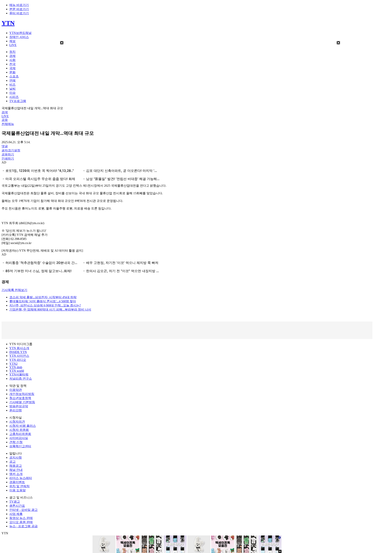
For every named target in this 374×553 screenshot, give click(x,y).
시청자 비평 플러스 (22, 425)
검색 (5, 112)
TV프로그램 (17, 101)
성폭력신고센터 (20, 446)
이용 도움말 (17, 490)
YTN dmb (15, 367)
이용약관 (15, 389)
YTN (8, 23)
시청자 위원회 (19, 429)
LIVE (13, 45)
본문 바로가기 (19, 9)
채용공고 (15, 465)
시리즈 (14, 97)
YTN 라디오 (17, 359)
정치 (12, 51)
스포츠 (14, 76)
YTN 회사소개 (19, 348)
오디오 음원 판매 (21, 522)
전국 (12, 64)
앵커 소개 (16, 474)
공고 (12, 461)
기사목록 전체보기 (14, 290)
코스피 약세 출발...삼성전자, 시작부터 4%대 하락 (43, 297)
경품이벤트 (17, 482)
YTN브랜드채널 (20, 33)
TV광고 (14, 501)
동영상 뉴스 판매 (21, 518)
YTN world (16, 370)
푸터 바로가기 (19, 13)
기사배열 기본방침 (22, 402)
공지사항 (15, 457)
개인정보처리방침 (21, 394)
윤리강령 (15, 410)
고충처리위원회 (20, 434)
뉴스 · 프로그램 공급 (23, 526)
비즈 (12, 84)
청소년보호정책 (20, 398)
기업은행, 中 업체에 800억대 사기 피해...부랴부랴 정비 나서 (50, 309)
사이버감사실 (18, 438)
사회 (12, 60)
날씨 (12, 88)
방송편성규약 (18, 406)
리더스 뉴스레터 (20, 478)
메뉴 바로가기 (19, 5)
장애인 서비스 (19, 37)
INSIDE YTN (18, 352)
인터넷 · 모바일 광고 (23, 509)
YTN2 (13, 363)
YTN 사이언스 (19, 355)
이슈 (12, 92)
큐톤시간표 (17, 505)
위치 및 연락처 (19, 486)
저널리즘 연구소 (20, 378)
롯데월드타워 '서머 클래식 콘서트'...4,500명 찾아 (42, 301)
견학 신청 (16, 442)
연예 (12, 80)
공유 (5, 120)
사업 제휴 (16, 514)
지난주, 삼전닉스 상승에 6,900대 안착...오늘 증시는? (45, 305)
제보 (12, 41)
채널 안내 (16, 469)
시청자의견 (17, 421)
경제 (12, 56)
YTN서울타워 (18, 374)
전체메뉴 (8, 124)
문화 (12, 72)
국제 (12, 68)
